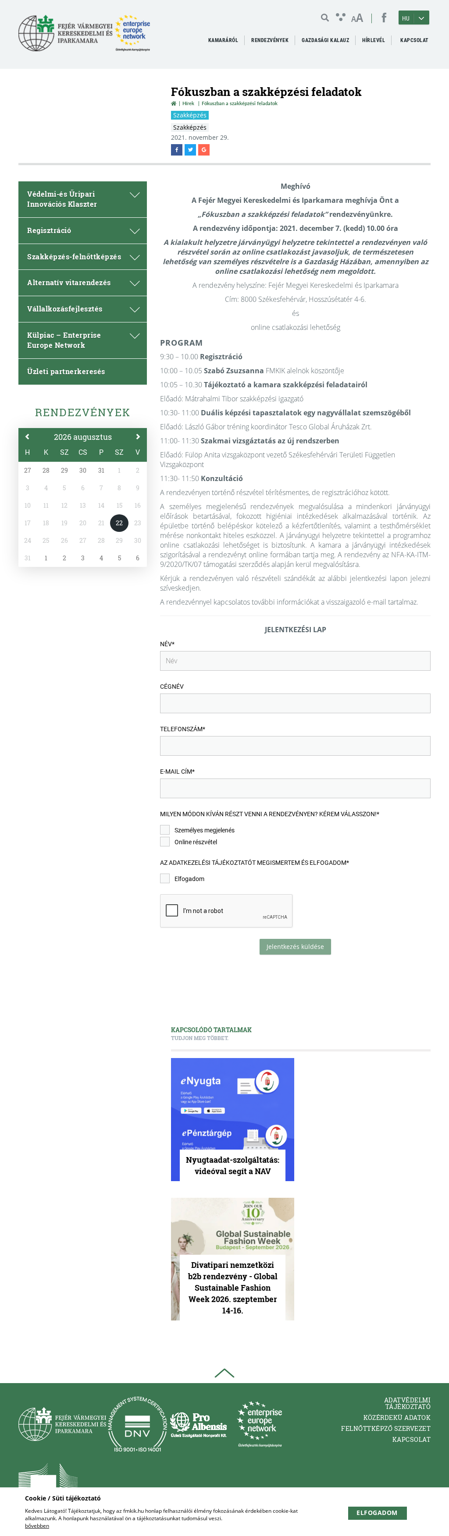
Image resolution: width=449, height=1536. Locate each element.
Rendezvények (83, 412)
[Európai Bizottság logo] (48, 1483)
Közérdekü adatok (397, 1417)
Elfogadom (189, 878)
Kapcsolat (411, 1439)
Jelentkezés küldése (295, 946)
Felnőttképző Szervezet (386, 1428)
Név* (167, 644)
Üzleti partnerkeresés (66, 371)
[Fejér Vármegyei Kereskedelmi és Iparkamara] (84, 36)
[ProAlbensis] (198, 1424)
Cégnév (172, 686)
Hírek (188, 103)
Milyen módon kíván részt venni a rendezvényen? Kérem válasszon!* (269, 814)
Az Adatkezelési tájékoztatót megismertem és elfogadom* (254, 862)
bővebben (37, 1525)
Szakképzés (190, 115)
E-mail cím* (177, 771)
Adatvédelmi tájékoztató (407, 1403)
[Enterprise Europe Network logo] (259, 1424)
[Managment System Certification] (137, 1424)
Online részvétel (196, 842)
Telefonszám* (182, 729)
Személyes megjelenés (205, 830)
